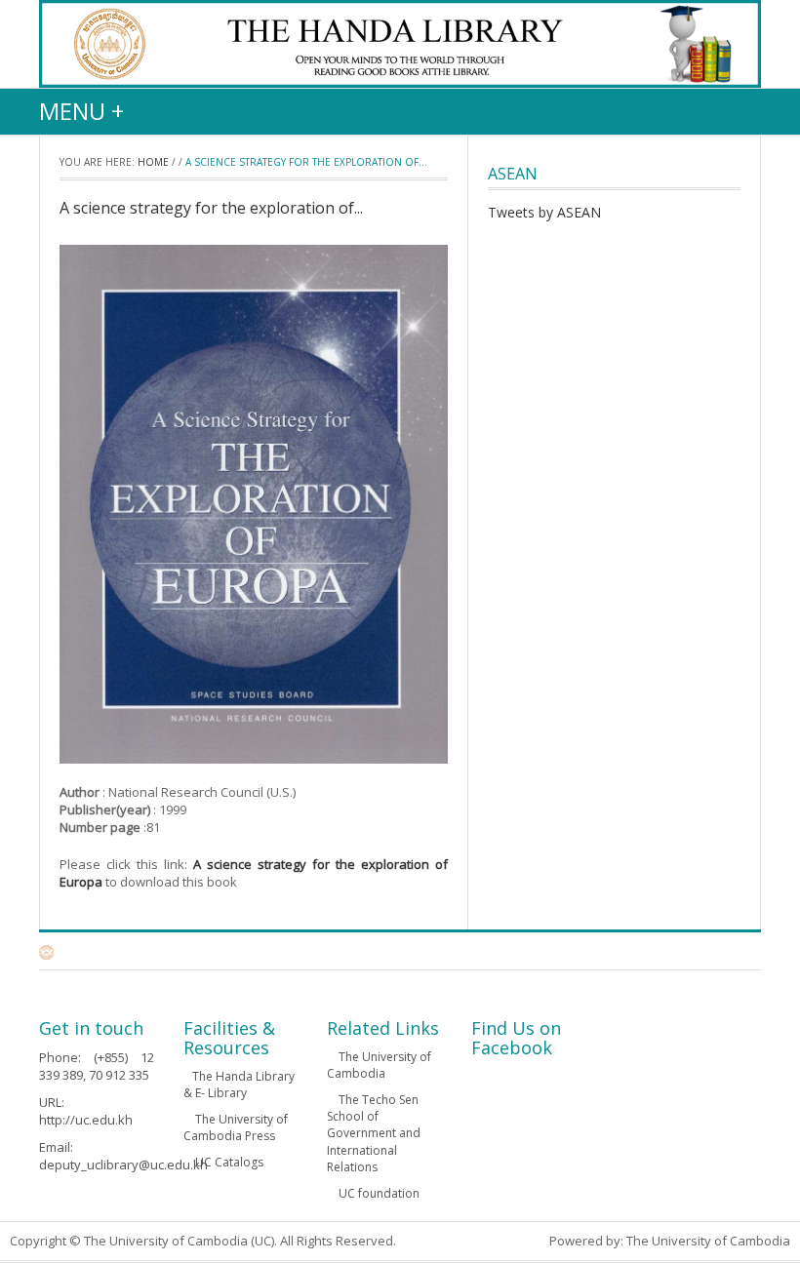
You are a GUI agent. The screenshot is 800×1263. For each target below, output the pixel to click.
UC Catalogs (227, 1162)
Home (153, 162)
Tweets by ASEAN (544, 212)
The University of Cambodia (379, 1065)
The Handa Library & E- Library (239, 1084)
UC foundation (378, 1193)
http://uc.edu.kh (86, 1119)
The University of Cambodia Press (235, 1127)
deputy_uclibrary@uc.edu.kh (123, 1164)
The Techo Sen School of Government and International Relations (373, 1133)
